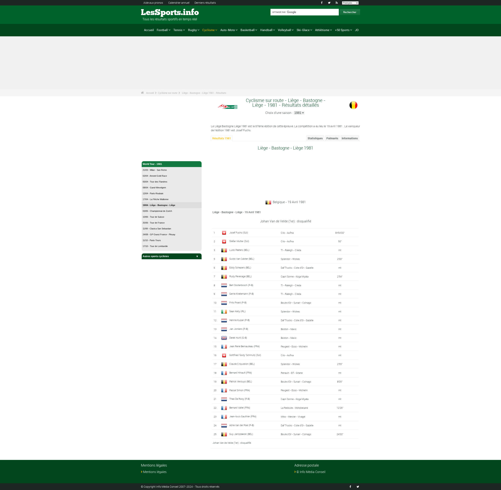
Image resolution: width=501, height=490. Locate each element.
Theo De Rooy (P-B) (239, 398)
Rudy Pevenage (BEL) (240, 276)
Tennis (177, 30)
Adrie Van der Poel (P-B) (241, 425)
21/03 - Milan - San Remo (155, 170)
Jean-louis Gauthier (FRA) (242, 416)
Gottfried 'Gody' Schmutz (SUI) (245, 355)
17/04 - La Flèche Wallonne (156, 199)
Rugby (192, 30)
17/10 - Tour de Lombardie (155, 246)
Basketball (248, 30)
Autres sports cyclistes (156, 256)
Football (162, 30)
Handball (266, 30)
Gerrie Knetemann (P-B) (241, 293)
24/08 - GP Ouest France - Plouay (159, 234)
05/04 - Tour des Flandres (155, 182)
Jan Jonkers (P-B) (238, 328)
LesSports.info (155, 13)
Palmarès (332, 138)
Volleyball (284, 30)
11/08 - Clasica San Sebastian (157, 228)
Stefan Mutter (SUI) (239, 241)
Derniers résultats (205, 2)
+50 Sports (342, 30)
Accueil (149, 30)
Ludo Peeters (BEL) (239, 249)
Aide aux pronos (153, 2)
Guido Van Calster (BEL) (241, 258)
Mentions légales (155, 472)
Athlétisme (322, 30)
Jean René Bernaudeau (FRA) (244, 346)
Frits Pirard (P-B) (238, 302)
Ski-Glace (303, 30)
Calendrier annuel (178, 2)
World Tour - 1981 (152, 164)
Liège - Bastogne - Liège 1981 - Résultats (204, 92)
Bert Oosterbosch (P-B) (241, 285)
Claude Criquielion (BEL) (242, 363)
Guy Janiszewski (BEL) (241, 433)
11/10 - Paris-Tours (152, 240)
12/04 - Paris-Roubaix (153, 193)
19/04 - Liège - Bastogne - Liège (159, 205)
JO (357, 30)
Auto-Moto (227, 30)
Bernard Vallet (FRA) (239, 407)
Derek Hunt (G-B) (238, 337)
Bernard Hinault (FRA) (240, 372)
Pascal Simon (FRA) (239, 390)
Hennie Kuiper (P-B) (239, 320)
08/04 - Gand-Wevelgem (154, 187)
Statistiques (315, 138)
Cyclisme (208, 30)
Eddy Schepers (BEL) (240, 267)
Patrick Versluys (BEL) (240, 381)
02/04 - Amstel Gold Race (155, 176)
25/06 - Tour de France (154, 223)
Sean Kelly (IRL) (237, 311)
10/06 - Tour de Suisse (153, 217)
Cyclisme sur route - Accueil (158, 156)
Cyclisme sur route (167, 92)
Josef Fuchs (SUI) (238, 232)
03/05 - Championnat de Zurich (157, 211)
